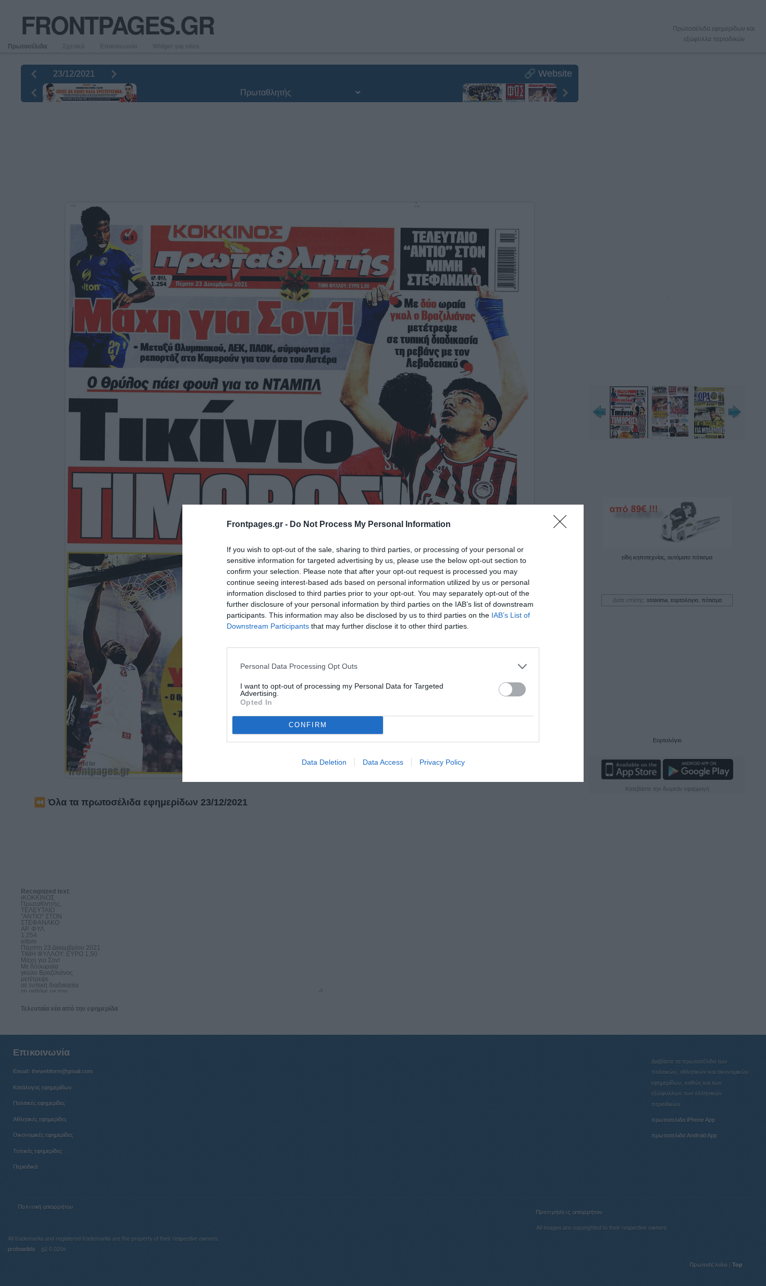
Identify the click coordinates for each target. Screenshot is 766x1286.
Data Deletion (324, 762)
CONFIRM (308, 725)
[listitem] (383, 666)
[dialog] (383, 643)
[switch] (512, 689)
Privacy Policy (442, 762)
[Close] (563, 525)
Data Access (383, 762)
